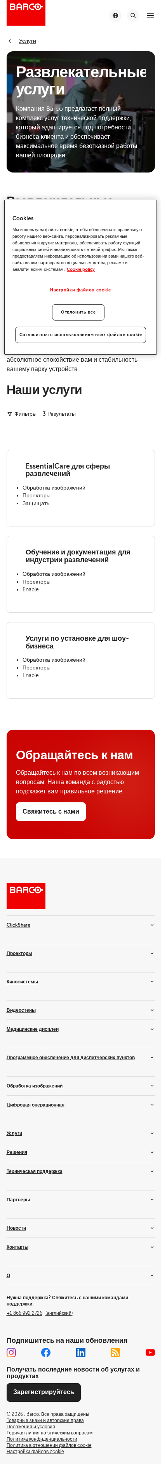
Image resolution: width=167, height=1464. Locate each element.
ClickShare (18, 925)
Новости (16, 1228)
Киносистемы (22, 982)
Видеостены (21, 1010)
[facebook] (45, 1352)
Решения (17, 1152)
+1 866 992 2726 (40, 1313)
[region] (80, 277)
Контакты (17, 1247)
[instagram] (11, 1352)
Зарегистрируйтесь (43, 1392)
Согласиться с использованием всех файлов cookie (80, 334)
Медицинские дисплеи (33, 1029)
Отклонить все (78, 312)
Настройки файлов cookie (80, 290)
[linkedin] (80, 1352)
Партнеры (18, 1200)
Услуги (14, 1133)
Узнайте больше (43, 512)
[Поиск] (133, 15)
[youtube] (150, 1352)
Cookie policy (81, 269)
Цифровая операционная (35, 1105)
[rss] (115, 1352)
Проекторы (19, 953)
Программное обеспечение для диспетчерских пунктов (71, 1057)
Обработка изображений (35, 1086)
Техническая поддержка (35, 1171)
